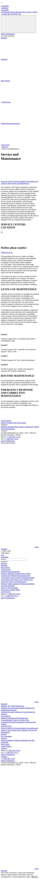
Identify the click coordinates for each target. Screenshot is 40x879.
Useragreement (4, 556)
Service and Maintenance (20, 183)
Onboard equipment (28, 584)
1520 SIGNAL (6, 421)
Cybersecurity (29, 427)
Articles (12, 590)
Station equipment (13, 584)
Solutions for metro (7, 712)
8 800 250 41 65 (6, 252)
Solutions (4, 574)
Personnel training (19, 181)
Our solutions (5, 716)
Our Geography (12, 588)
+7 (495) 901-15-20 (8, 14)
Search (3, 559)
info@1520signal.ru (8, 34)
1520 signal (5, 578)
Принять (34, 877)
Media (18, 590)
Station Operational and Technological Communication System (14, 719)
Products (10, 423)
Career (8, 183)
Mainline (4, 427)
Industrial (11, 427)
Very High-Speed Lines (16, 706)
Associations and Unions (9, 580)
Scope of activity (7, 181)
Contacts (4, 748)
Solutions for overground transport (13, 708)
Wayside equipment (8, 586)
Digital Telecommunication (20, 576)
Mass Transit (19, 427)
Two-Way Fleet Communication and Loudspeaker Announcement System (18, 722)
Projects (3, 423)
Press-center (21, 423)
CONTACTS (5, 592)
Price (15, 423)
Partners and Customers (20, 730)
